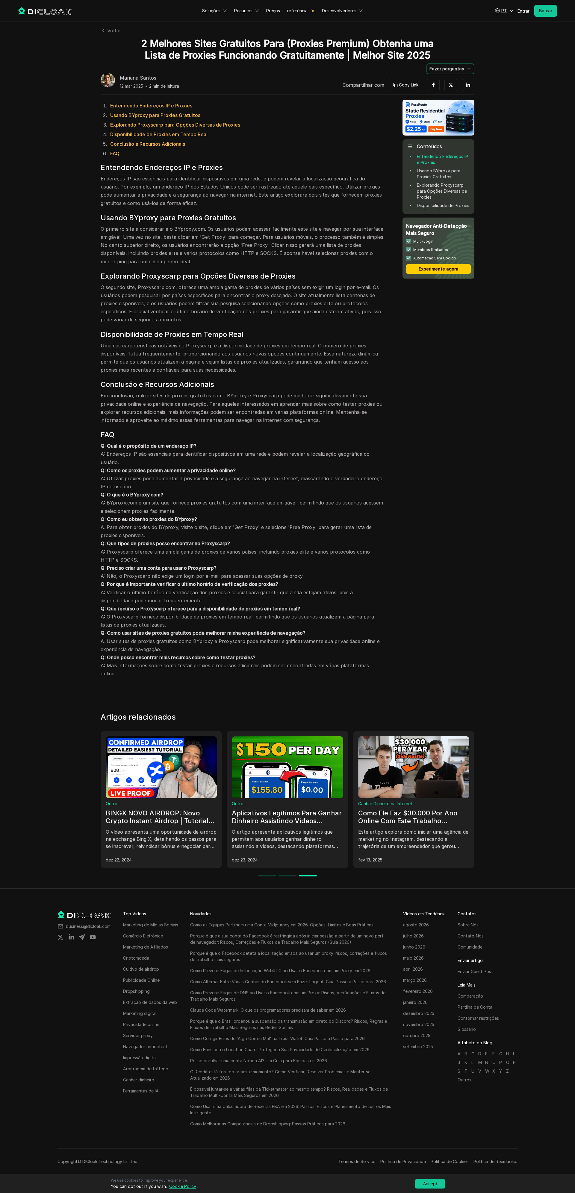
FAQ (114, 153)
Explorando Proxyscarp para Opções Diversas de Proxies (175, 125)
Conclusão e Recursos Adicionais (147, 144)
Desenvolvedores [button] (339, 10)
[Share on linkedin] (71, 937)
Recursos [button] (243, 10)
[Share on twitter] (60, 937)
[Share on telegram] (82, 937)
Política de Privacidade (403, 1161)
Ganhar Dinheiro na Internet (385, 803)
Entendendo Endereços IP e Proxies (151, 106)
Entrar (523, 10)
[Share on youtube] (93, 937)
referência (297, 10)
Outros (112, 803)
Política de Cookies (450, 1161)
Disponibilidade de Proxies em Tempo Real (159, 134)
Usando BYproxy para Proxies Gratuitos (155, 115)
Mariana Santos (138, 78)
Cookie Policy (182, 1186)
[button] (504, 11)
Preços (273, 10)
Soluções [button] (211, 10)
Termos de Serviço (357, 1161)
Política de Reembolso (495, 1161)
